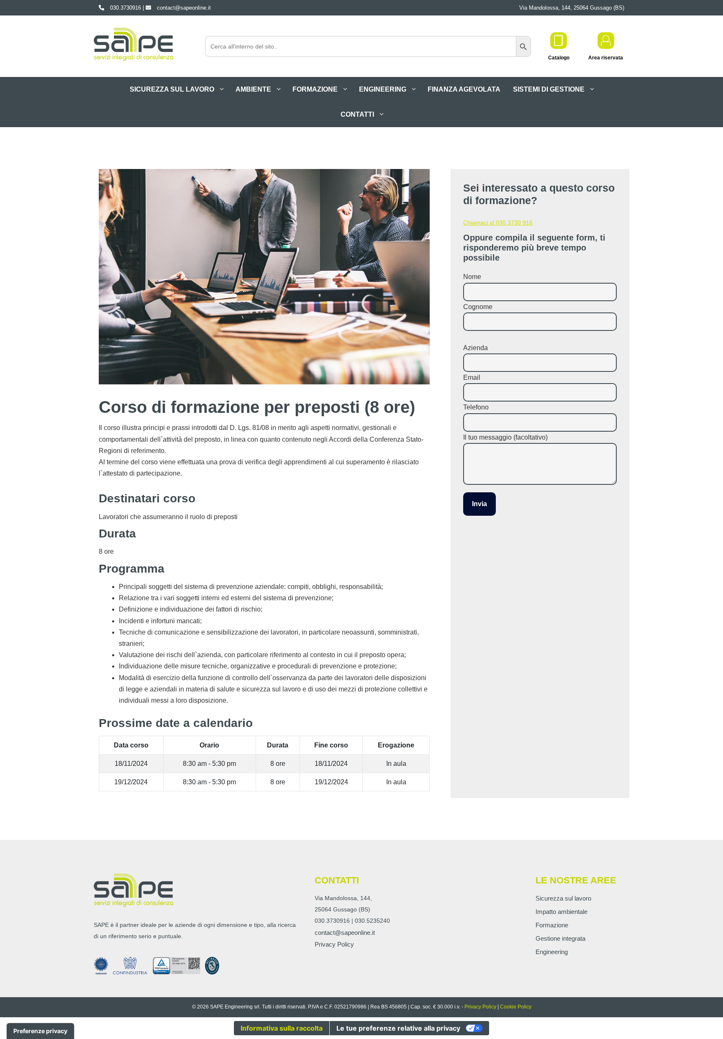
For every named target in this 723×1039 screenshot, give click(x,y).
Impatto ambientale (561, 911)
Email (471, 377)
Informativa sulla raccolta (282, 1028)
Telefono (476, 407)
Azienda (475, 347)
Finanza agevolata (464, 89)
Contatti (357, 114)
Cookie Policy (515, 1007)
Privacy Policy (334, 944)
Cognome (477, 306)
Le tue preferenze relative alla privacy (398, 1028)
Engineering (382, 89)
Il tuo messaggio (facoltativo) (505, 437)
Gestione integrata (560, 938)
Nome (472, 276)
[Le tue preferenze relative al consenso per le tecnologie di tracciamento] (40, 1031)
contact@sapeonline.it (345, 932)
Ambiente (253, 89)
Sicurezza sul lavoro (172, 89)
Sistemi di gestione (549, 89)
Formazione (315, 89)
